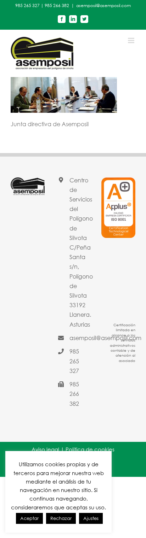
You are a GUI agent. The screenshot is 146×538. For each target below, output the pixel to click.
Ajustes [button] (91, 518)
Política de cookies (90, 449)
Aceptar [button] (29, 518)
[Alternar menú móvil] (131, 40)
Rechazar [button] (61, 518)
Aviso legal (45, 449)
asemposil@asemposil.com (103, 5)
